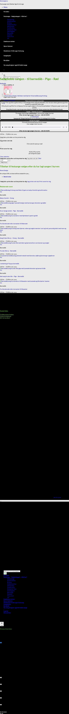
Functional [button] (3, 676)
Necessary (5, 642)
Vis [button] (1, 192)
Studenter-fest (11, 30)
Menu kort (10, 36)
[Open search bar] (4, 75)
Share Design (4, 170)
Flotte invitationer (5, 316)
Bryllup (9, 23)
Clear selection (4, 156)
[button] (5, 7)
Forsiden (6, 11)
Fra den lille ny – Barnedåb (8, 251)
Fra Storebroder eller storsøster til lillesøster (13, 289)
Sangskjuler (7, 55)
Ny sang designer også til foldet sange (15, 65)
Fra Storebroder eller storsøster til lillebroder (14, 223)
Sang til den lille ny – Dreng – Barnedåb (12, 238)
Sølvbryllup (10, 26)
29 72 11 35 (57, 497)
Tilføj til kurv (4, 162)
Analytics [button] (3, 689)
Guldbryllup (11, 28)
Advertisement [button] (4, 696)
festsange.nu (4, 1)
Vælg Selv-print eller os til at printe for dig (13, 158)
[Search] (5, 573)
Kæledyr (9, 35)
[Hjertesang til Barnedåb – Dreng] (25, 96)
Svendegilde (11, 31)
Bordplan (6, 60)
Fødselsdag (10, 19)
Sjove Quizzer (8, 46)
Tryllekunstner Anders (7, 314)
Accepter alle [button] (14, 621)
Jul (8, 38)
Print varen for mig (45, 181)
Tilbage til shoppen (9, 100)
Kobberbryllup (11, 24)
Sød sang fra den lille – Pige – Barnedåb (12, 276)
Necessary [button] (3, 641)
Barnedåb (10, 33)
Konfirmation (11, 21)
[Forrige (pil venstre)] (0, 713)
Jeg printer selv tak (33, 181)
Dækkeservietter (9, 41)
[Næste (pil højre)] (2, 713)
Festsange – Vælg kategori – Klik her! (15, 16)
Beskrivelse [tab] (7, 176)
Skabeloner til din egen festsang (14, 51)
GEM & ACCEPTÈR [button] (6, 710)
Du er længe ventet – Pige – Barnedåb (11, 211)
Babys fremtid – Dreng (7, 198)
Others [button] (2, 703)
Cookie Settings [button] (5, 621)
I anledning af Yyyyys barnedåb (9, 263)
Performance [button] (4, 682)
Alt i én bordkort (5, 318)
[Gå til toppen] (0, 501)
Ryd (40, 158)
